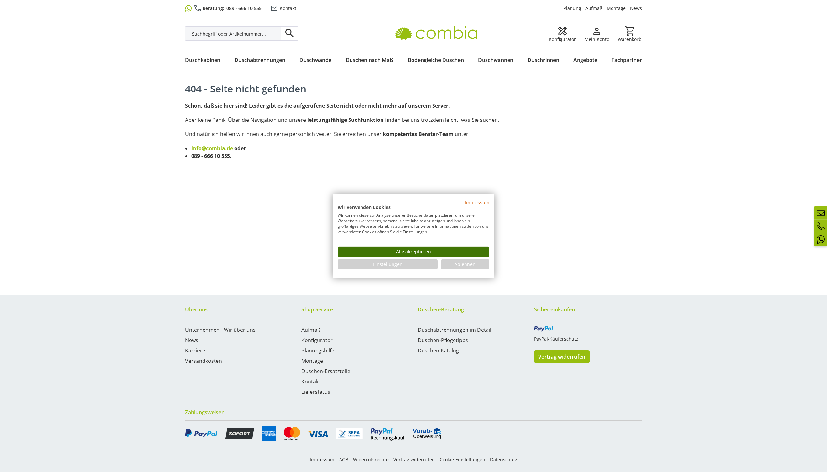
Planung (572, 8)
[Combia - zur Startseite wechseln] (438, 26)
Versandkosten (203, 360)
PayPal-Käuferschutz (556, 339)
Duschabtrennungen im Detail (454, 329)
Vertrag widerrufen (561, 356)
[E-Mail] (820, 212)
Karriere (195, 350)
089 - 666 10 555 (244, 8)
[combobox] (233, 33)
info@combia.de (212, 148)
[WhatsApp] (820, 239)
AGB (343, 459)
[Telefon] (820, 226)
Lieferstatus (315, 391)
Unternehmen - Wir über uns (220, 329)
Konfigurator (317, 340)
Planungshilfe (317, 350)
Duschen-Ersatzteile (325, 371)
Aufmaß (593, 8)
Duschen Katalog (438, 350)
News (636, 8)
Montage (616, 8)
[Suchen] (289, 33)
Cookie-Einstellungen (462, 459)
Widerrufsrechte (371, 459)
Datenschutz (503, 459)
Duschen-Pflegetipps (443, 340)
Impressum (322, 459)
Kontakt (288, 8)
